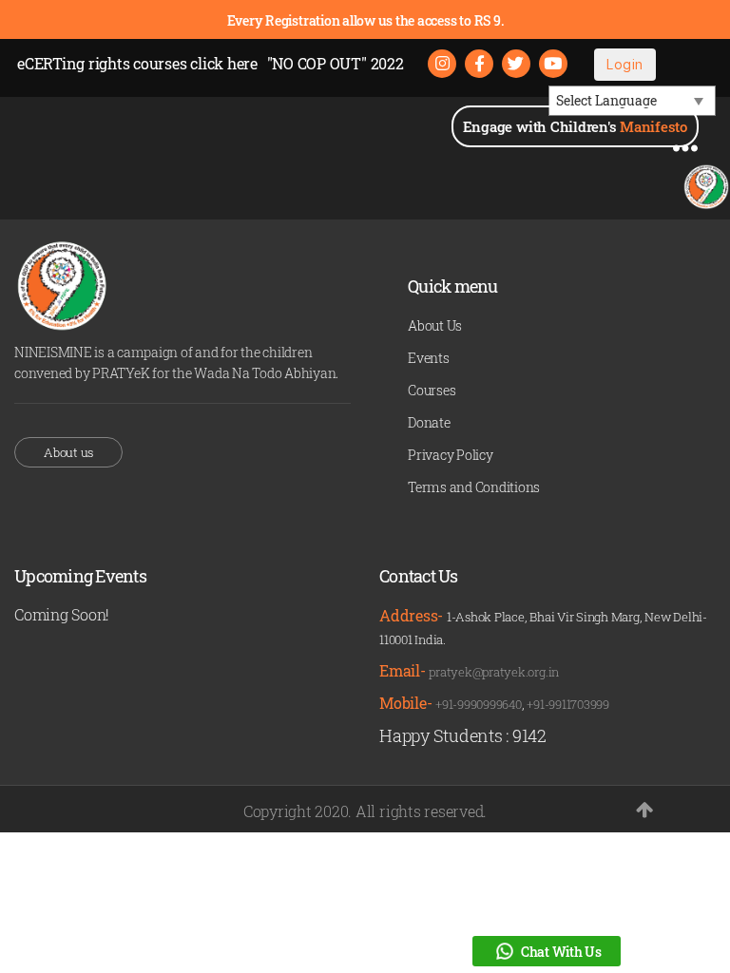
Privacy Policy (450, 455)
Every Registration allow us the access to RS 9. (365, 20)
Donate (429, 422)
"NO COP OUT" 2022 (335, 63)
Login (624, 64)
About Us (435, 325)
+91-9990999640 (478, 704)
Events (429, 358)
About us (68, 452)
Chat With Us (561, 952)
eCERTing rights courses (137, 63)
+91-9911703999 (568, 704)
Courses (431, 390)
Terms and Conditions (474, 487)
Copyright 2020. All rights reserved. (365, 811)
